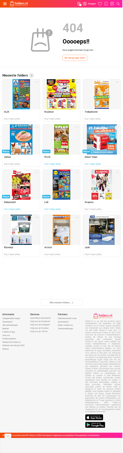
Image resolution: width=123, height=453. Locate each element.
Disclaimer (47, 435)
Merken (5, 328)
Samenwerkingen (65, 328)
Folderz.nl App (8, 332)
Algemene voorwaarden (63, 435)
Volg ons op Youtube (39, 328)
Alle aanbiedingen (10, 325)
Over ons (6, 335)
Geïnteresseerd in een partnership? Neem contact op (67, 321)
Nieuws (5, 349)
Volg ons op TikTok (39, 331)
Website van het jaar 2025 (13, 345)
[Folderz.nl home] (19, 4)
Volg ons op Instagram (40, 324)
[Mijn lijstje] (112, 3)
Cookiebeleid (93, 435)
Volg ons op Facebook (40, 321)
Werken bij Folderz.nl (11, 342)
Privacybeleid (80, 435)
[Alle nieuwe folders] (31, 75)
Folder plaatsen (9, 338)
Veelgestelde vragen (11, 318)
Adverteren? (7, 322)
